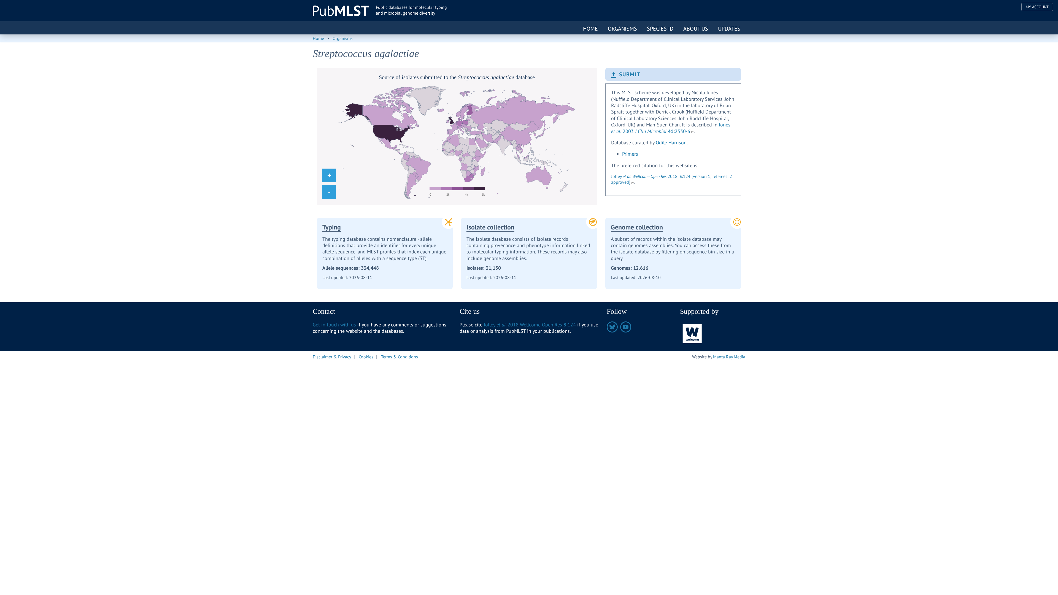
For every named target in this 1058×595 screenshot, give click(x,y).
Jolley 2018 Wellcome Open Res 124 (530, 324)
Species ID (660, 28)
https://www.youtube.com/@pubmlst (625, 326)
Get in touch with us (334, 324)
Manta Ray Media (729, 356)
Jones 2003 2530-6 (670, 127)
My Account (1037, 6)
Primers (630, 154)
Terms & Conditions (399, 356)
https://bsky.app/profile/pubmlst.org (612, 326)
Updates (729, 28)
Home (590, 28)
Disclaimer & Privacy (332, 356)
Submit (629, 74)
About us (695, 28)
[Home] (341, 11)
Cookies (366, 356)
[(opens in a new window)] (692, 333)
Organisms (622, 28)
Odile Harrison (671, 142)
